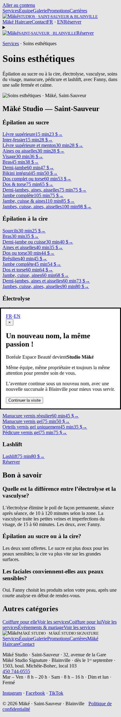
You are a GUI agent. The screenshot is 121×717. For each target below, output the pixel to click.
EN (17, 316)
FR (9, 316)
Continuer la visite (24, 400)
